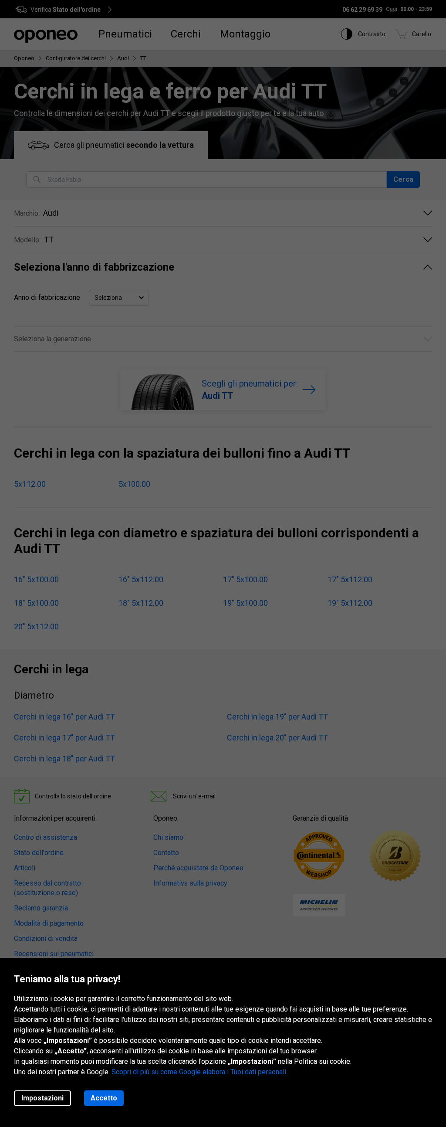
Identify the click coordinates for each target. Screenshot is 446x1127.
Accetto (104, 1098)
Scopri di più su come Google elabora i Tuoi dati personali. (199, 1072)
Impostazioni (42, 1098)
